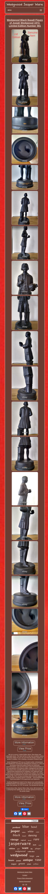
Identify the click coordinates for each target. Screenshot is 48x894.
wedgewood (20, 851)
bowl (34, 827)
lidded (40, 845)
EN (23, 884)
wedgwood (18, 855)
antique (28, 860)
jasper (15, 831)
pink (37, 856)
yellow (35, 864)
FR (26, 884)
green (22, 863)
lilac (32, 849)
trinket (23, 832)
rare (36, 839)
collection (31, 851)
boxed (29, 840)
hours (11, 860)
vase (38, 860)
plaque (38, 848)
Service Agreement (25, 881)
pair (18, 849)
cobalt (37, 832)
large (32, 856)
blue (25, 827)
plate (29, 864)
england (23, 840)
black (16, 835)
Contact (24, 875)
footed (18, 861)
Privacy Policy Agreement (24, 878)
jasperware (19, 843)
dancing (32, 835)
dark (34, 845)
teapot (13, 864)
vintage (14, 839)
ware (25, 848)
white (31, 831)
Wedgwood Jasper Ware (24, 872)
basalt (24, 836)
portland (16, 827)
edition (12, 848)
